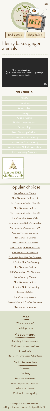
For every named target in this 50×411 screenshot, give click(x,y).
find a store (15, 34)
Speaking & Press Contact (25, 341)
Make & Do (24, 108)
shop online (35, 34)
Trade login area (25, 328)
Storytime (24, 103)
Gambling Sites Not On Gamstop (25, 223)
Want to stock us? (25, 323)
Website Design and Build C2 (33, 407)
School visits (25, 351)
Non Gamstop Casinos (24, 132)
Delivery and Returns (25, 388)
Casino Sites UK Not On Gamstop (25, 302)
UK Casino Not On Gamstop (25, 262)
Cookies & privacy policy (25, 393)
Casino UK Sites (25, 292)
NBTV (24, 98)
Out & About (24, 118)
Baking (24, 113)
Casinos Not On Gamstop (24, 137)
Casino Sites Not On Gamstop (24, 147)
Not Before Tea (25, 16)
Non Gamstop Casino (25, 193)
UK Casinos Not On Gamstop (25, 272)
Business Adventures (24, 122)
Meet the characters (25, 378)
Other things (24, 127)
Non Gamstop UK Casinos (25, 242)
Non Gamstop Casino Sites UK (25, 203)
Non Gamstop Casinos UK (25, 198)
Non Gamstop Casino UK (25, 218)
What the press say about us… (25, 346)
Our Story (25, 373)
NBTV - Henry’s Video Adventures (25, 355)
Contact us (25, 368)
